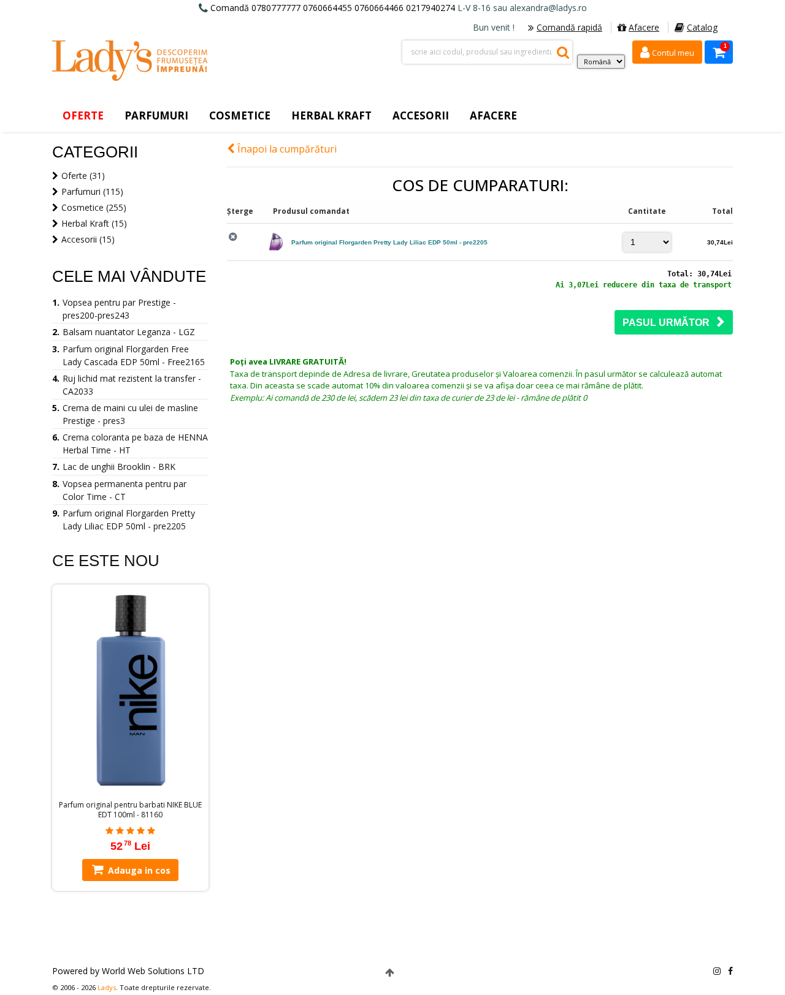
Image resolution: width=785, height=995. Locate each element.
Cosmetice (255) (93, 207)
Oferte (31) (83, 175)
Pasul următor (669, 322)
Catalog (702, 27)
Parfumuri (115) (92, 191)
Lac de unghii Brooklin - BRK (119, 466)
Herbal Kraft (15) (94, 223)
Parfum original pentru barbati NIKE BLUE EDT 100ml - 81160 (130, 810)
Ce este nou (105, 560)
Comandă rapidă (569, 27)
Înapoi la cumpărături (286, 148)
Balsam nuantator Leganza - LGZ (129, 332)
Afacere (644, 27)
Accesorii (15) (88, 239)
